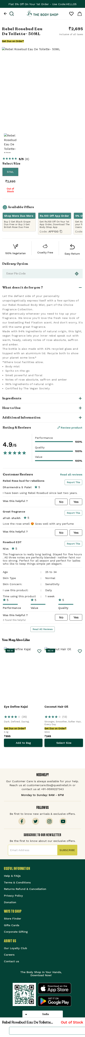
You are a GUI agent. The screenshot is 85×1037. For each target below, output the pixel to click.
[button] (42, 287)
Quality (39, 447)
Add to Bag (23, 742)
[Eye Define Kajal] (23, 676)
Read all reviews (71, 474)
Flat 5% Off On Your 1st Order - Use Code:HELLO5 (42, 4)
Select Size (63, 742)
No (61, 502)
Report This (73, 482)
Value (38, 456)
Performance (44, 437)
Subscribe (67, 850)
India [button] (45, 1014)
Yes (76, 502)
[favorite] (3, 1031)
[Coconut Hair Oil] (63, 676)
